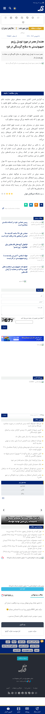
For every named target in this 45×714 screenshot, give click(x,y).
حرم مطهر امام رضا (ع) (9, 646)
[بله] (27, 18)
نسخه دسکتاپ (23, 658)
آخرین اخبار (8, 712)
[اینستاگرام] (5, 18)
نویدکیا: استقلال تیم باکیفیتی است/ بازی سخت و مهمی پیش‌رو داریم (23, 442)
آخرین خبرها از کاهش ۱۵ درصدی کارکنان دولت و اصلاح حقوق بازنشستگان (23, 431)
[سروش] (16, 18)
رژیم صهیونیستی (27, 650)
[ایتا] (21, 18)
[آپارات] (23, 22)
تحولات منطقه (36, 28)
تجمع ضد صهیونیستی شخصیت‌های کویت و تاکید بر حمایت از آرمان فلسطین (14, 270)
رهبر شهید (22, 642)
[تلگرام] (11, 18)
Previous (41, 510)
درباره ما (35, 688)
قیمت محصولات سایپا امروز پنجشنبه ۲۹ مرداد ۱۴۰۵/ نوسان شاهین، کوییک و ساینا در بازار (22, 541)
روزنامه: (42, 415)
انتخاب (4, 415)
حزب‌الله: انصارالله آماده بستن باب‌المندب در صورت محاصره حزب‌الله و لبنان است (22, 425)
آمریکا (14, 642)
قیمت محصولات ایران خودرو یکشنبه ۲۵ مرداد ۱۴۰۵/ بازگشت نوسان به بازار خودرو (21, 547)
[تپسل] (2, 337)
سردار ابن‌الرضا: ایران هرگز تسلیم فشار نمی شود (26, 460)
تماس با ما (27, 688)
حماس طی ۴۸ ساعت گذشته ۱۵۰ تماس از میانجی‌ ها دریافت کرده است (14, 234)
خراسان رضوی (24, 646)
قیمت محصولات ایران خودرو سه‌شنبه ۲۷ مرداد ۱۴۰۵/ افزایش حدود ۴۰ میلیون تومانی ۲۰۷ (21, 536)
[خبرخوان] (8, 693)
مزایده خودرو (32, 631)
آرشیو (7, 688)
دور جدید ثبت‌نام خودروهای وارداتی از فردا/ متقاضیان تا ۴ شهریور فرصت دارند (22, 448)
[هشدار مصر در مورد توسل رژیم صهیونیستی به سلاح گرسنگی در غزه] (22, 76)
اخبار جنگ (37, 712)
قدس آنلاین (39, 8)
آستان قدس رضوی (33, 642)
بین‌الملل (22, 33)
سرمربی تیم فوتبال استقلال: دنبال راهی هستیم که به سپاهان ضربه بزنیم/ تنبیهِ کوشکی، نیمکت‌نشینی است (21, 469)
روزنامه (27, 712)
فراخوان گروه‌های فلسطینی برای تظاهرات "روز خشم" (16, 246)
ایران (7, 642)
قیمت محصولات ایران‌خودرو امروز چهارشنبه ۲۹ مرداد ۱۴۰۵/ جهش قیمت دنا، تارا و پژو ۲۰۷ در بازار (22, 553)
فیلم (18, 712)
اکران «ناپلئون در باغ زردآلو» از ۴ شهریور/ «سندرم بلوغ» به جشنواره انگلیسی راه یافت (22, 455)
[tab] (22, 482)
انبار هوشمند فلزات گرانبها (12, 631)
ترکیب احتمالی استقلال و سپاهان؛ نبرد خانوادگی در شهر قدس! (23, 476)
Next (3, 510)
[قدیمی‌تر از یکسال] (36, 225)
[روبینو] (32, 18)
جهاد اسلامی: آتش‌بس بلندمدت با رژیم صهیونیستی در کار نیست (15, 257)
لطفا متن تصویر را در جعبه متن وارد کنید (32, 318)
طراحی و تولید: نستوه (21, 681)
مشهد (36, 650)
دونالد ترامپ (34, 646)
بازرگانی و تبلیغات (17, 688)
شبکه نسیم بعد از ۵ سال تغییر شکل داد (28, 437)
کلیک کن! (22, 589)
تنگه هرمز (17, 650)
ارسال (4, 327)
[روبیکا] (38, 18)
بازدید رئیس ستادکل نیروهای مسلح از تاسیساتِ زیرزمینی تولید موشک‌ (22, 520)
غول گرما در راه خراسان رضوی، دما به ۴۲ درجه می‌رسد (23, 531)
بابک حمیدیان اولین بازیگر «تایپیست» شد (27, 464)
